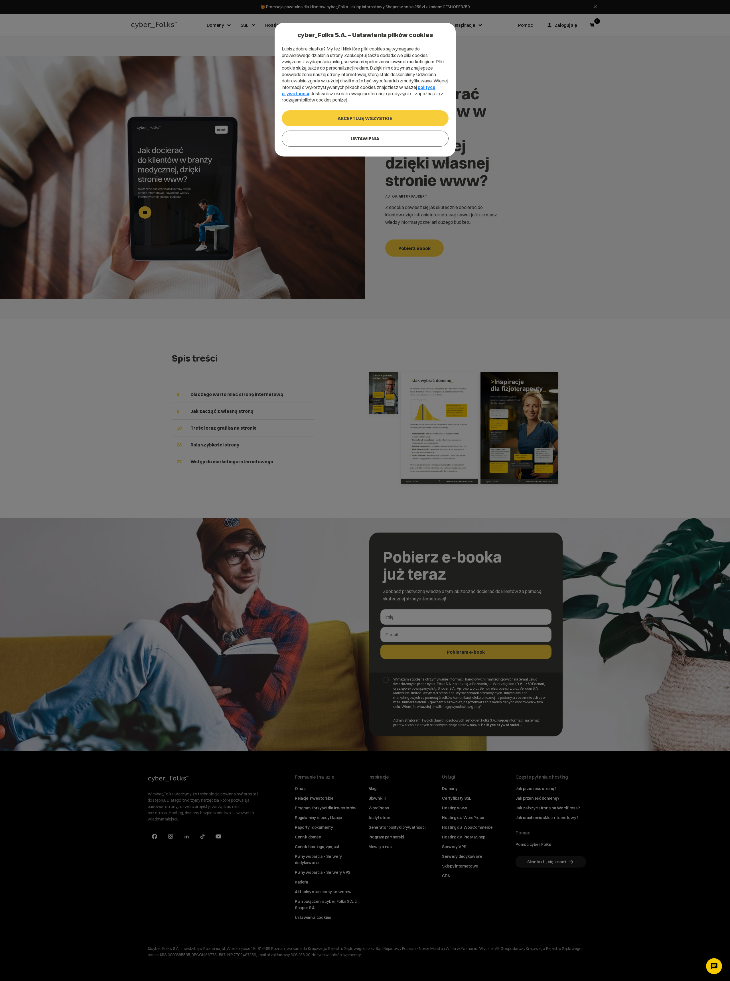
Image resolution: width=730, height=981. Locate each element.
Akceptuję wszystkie (365, 118)
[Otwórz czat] (714, 966)
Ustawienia (365, 138)
